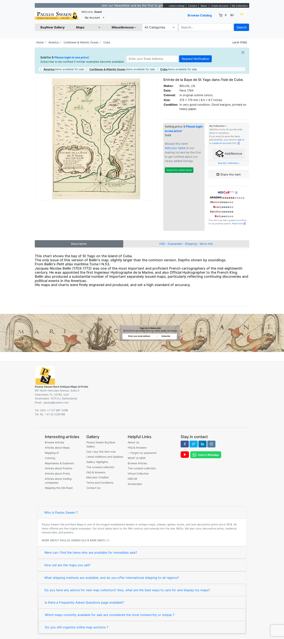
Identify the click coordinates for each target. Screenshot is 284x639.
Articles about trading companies (58, 480)
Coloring (50, 458)
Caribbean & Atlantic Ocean (81, 42)
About (204, 5)
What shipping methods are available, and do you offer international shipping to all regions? (111, 578)
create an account (222, 143)
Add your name (175, 148)
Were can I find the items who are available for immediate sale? (90, 552)
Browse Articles (54, 442)
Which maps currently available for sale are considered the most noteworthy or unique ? (109, 615)
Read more (237, 223)
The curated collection (100, 467)
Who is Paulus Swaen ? (61, 512)
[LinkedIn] (202, 444)
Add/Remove (233, 153)
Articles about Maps (57, 447)
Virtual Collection (138, 473)
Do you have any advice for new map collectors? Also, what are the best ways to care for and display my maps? (127, 590)
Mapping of (52, 452)
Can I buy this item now (101, 451)
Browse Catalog (200, 15)
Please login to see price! (71, 57)
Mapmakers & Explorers (59, 463)
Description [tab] (79, 244)
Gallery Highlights (97, 461)
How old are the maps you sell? (67, 565)
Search (241, 27)
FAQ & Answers (95, 472)
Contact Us (93, 487)
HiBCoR (132, 478)
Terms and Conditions (99, 482)
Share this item (230, 174)
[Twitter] (194, 444)
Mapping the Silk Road (58, 487)
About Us (133, 442)
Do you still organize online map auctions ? (76, 627)
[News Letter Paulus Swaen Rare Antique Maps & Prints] (142, 333)
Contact (192, 5)
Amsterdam (135, 484)
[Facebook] (185, 444)
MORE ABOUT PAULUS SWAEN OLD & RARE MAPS (73, 540)
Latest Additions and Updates (104, 456)
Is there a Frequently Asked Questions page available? (84, 602)
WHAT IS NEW (136, 458)
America (53, 42)
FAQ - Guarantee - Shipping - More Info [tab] (186, 244)
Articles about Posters (58, 468)
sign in (240, 139)
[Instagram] (211, 444)
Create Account (219, 5)
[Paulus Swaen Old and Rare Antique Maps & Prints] (56, 15)
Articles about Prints (57, 473)
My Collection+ (240, 5)
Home (40, 42)
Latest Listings (177, 5)
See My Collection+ (228, 163)
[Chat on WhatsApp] (205, 454)
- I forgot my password (142, 452)
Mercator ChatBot (97, 477)
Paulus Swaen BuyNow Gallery (100, 444)
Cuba (106, 42)
